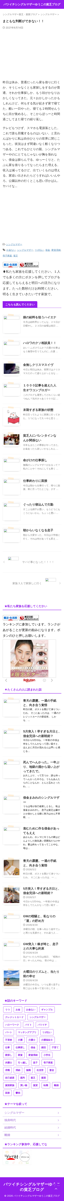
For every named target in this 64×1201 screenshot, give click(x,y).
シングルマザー (14, 244)
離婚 (56, 1085)
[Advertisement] (32, 56)
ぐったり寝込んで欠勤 (38, 504)
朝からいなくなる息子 (38, 530)
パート (8, 1032)
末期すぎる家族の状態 (38, 410)
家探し (8, 1055)
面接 (7, 1093)
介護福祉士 (47, 1040)
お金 (18, 1009)
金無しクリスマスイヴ (38, 364)
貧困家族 (9, 1085)
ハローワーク (12, 1024)
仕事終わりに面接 (35, 480)
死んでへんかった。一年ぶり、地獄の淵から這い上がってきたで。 (41, 766)
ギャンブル (47, 1009)
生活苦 (40, 1070)
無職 (28, 1070)
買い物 (23, 1085)
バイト (28, 1024)
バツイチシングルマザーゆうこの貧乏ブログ (32, 4)
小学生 (47, 1055)
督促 (51, 1070)
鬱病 (18, 1093)
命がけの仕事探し (35, 460)
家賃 (20, 1055)
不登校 (8, 1040)
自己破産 (9, 1077)
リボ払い (39, 250)
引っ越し (22, 1062)
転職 (46, 1085)
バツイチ (42, 1024)
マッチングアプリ (27, 1032)
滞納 (18, 1070)
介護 (20, 1040)
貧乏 (15, 255)
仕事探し (20, 1047)
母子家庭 (7, 255)
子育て (55, 1047)
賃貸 (35, 1085)
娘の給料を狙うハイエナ (39, 317)
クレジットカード (14, 1017)
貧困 (43, 1077)
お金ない (11, 250)
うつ (7, 1009)
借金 (47, 250)
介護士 (31, 1040)
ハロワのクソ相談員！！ (39, 343)
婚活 (43, 1047)
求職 (7, 1070)
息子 (35, 1062)
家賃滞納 (56, 250)
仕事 (7, 1047)
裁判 (22, 1077)
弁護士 (8, 1062)
